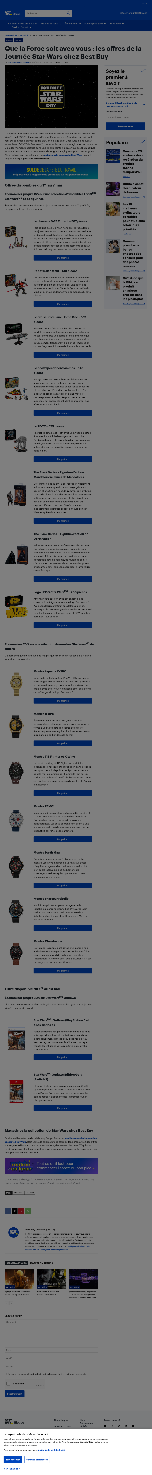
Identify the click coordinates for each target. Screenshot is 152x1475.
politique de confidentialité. (51, 1450)
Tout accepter (13, 1459)
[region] (76, 1452)
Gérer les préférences (37, 1459)
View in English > (12, 1468)
